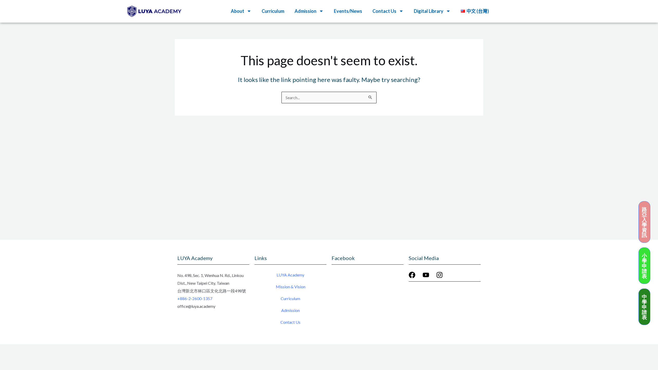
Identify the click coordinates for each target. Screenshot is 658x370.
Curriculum (273, 11)
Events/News (348, 11)
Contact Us (290, 322)
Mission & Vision (290, 286)
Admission (290, 310)
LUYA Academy (290, 274)
